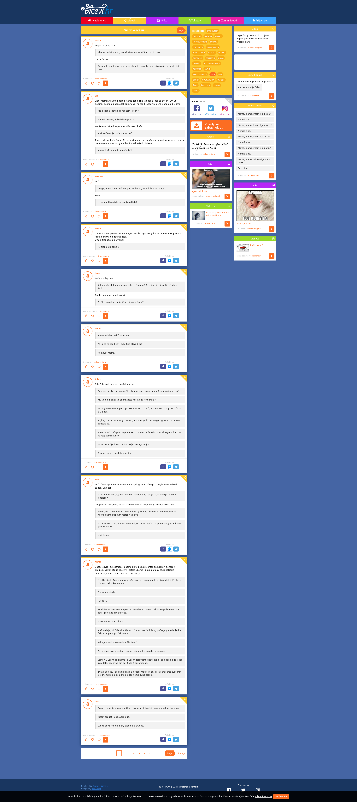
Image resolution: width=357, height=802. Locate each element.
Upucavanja (208, 79)
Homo (221, 58)
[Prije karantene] (105, 740)
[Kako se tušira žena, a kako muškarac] (227, 223)
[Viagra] (105, 261)
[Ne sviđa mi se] (92, 83)
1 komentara (104, 735)
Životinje (205, 85)
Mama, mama (213, 47)
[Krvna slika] (105, 689)
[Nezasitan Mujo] (105, 467)
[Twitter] (176, 83)
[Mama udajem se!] (105, 367)
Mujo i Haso (199, 52)
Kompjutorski (200, 41)
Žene (195, 85)
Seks (212, 74)
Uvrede (221, 79)
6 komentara (253, 95)
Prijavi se (261, 20)
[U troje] (105, 164)
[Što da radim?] (105, 316)
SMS (220, 74)
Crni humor (212, 30)
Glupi (196, 90)
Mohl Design (96, 788)
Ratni (207, 68)
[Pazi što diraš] (271, 229)
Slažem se (281, 796)
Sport (196, 79)
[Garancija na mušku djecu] (271, 47)
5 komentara (103, 311)
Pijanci (196, 63)
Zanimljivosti (229, 20)
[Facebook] (163, 83)
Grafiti (208, 36)
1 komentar (255, 255)
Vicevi (131, 20)
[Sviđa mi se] (86, 83)
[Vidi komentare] (99, 83)
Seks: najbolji (200, 74)
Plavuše (197, 68)
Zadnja (181, 753)
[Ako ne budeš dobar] (105, 83)
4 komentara (100, 362)
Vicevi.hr (166, 786)
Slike (164, 20)
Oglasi (221, 52)
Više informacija (263, 796)
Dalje (180, 30)
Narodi (211, 52)
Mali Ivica (198, 47)
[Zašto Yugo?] (271, 256)
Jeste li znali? (255, 74)
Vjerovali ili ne (199, 191)
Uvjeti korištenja (180, 786)
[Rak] (271, 175)
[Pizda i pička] (227, 154)
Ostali (217, 85)
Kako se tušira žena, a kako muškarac (217, 214)
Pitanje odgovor (212, 63)
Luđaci (213, 41)
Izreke (218, 36)
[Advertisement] (208, 8)
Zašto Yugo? (257, 245)
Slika (210, 164)
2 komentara (103, 256)
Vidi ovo (210, 206)
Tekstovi (196, 20)
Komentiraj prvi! (213, 196)
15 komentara (101, 684)
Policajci (197, 58)
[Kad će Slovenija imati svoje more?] (271, 96)
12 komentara (208, 223)
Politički (210, 58)
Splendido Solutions (100, 786)
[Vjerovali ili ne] (227, 196)
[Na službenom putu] (105, 216)
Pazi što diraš (244, 223)
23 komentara (101, 78)
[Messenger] (169, 83)
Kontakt (194, 786)
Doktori (197, 36)
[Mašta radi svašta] (105, 549)
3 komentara (103, 159)
